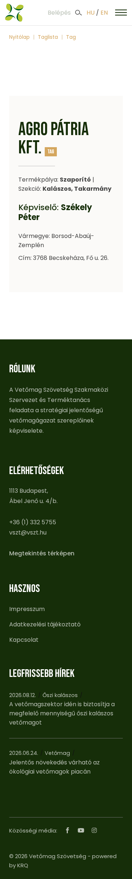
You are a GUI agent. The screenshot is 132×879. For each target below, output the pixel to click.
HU (91, 12)
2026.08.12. (22, 695)
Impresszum (27, 609)
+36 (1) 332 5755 (32, 522)
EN (104, 12)
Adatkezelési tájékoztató (45, 624)
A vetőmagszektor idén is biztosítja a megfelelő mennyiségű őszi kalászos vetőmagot (62, 713)
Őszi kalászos (60, 695)
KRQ (22, 865)
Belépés (59, 12)
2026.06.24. (23, 753)
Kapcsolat (23, 640)
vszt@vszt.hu (28, 532)
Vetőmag (57, 753)
